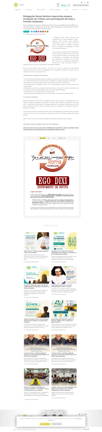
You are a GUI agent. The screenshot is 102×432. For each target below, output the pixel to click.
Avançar (54, 138)
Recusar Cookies (57, 424)
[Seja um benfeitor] (66, 2)
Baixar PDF (42, 138)
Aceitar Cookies (45, 424)
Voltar (48, 138)
